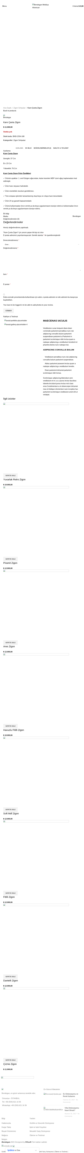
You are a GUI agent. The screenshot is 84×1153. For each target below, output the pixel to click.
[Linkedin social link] (44, 1)
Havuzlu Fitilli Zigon (13, 730)
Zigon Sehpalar (19, 108)
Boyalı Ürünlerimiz (9, 1131)
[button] (10, 475)
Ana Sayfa (7, 108)
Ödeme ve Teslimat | (61, 1151)
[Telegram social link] (49, 1)
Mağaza (5, 1135)
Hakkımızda (6, 1123)
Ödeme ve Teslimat (37, 1135)
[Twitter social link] (37, 1)
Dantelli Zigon (10, 980)
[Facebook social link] (34, 1)
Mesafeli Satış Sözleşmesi (40, 1131)
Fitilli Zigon (9, 897)
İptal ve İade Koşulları (38, 1127)
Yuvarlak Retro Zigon (14, 479)
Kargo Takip (6, 1127)
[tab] (19, 148)
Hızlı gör (6, 470)
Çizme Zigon (10, 1064)
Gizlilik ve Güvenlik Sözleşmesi (42, 1123)
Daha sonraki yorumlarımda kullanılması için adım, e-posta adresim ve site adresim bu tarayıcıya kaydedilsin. (40, 298)
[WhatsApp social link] (47, 1)
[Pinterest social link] (42, 1)
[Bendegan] (17, 1081)
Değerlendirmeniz (10, 248)
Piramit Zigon (10, 563)
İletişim (4, 1139)
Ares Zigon (9, 646)
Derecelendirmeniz (11, 240)
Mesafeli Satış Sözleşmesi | (46, 1151)
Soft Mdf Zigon (11, 813)
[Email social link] (39, 1)
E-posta (6, 284)
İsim (5, 274)
